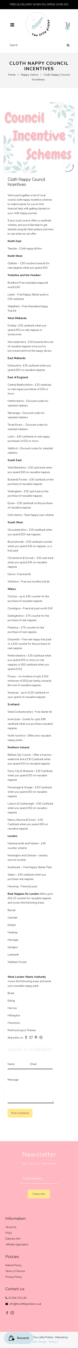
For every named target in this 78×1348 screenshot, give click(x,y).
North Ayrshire (16, 736)
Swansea (13, 693)
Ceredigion (14, 608)
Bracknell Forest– (18, 479)
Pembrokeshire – (17, 655)
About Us (10, 1227)
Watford (12, 448)
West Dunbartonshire (20, 712)
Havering (13, 886)
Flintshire (13, 627)
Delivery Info (12, 1239)
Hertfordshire (16, 401)
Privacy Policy (13, 1277)
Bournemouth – (17, 542)
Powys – (13, 676)
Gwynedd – (14, 639)
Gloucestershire (17, 530)
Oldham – (14, 263)
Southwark (14, 867)
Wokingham (15, 491)
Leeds (11, 294)
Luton (11, 436)
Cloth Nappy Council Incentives (26, 182)
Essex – (12, 503)
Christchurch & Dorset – (21, 558)
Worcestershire (17, 342)
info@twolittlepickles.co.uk (25, 1304)
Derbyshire (14, 365)
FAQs (8, 1233)
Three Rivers (15, 425)
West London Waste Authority (27, 977)
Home (12, 75)
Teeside (12, 248)
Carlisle (12, 596)
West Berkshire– (18, 467)
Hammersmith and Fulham (23, 843)
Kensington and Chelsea (22, 855)
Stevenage (14, 413)
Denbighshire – (16, 616)
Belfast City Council (19, 755)
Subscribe (39, 1194)
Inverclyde (14, 719)
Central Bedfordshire (20, 385)
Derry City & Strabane (20, 771)
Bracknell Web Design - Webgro (39, 1342)
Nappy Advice (29, 75)
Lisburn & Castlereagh (21, 804)
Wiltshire (13, 581)
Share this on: (15, 1038)
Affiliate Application (16, 1244)
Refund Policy (13, 1265)
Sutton (11, 875)
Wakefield (13, 306)
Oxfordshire (15, 515)
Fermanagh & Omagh (20, 787)
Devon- (12, 574)
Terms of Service (15, 1271)
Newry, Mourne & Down (22, 820)
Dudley (12, 325)
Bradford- (13, 283)
